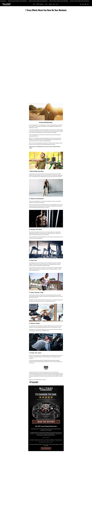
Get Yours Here (46, 448)
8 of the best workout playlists (53, 374)
